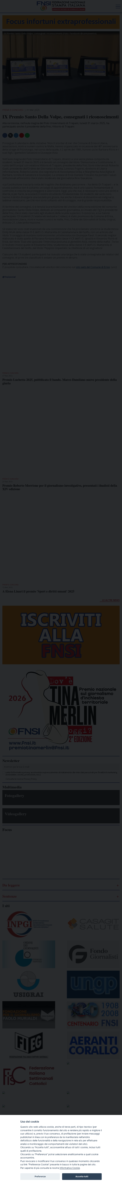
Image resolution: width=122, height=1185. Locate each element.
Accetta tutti (81, 1176)
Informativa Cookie (70, 1168)
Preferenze (40, 1176)
